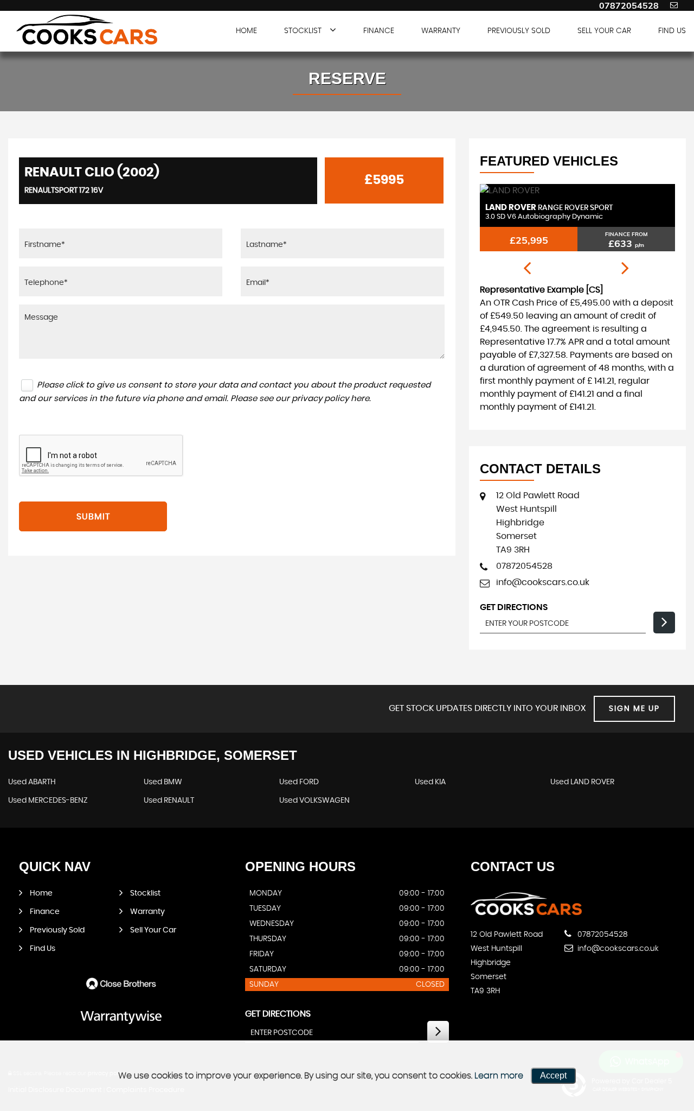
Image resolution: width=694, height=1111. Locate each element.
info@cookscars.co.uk (542, 582)
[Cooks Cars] (86, 30)
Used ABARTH (32, 782)
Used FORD (299, 782)
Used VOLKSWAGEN (314, 800)
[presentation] (527, 268)
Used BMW (163, 782)
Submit (93, 516)
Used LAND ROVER (582, 782)
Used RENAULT (169, 800)
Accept (553, 1075)
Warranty (440, 31)
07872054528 (629, 5)
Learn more (498, 1075)
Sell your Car (604, 31)
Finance (378, 31)
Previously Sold (518, 31)
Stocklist (303, 31)
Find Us (672, 31)
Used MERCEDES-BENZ (48, 800)
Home (246, 31)
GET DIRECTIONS (278, 1014)
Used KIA (430, 782)
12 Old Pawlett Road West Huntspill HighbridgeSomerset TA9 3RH (538, 522)
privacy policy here (330, 399)
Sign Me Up (634, 709)
